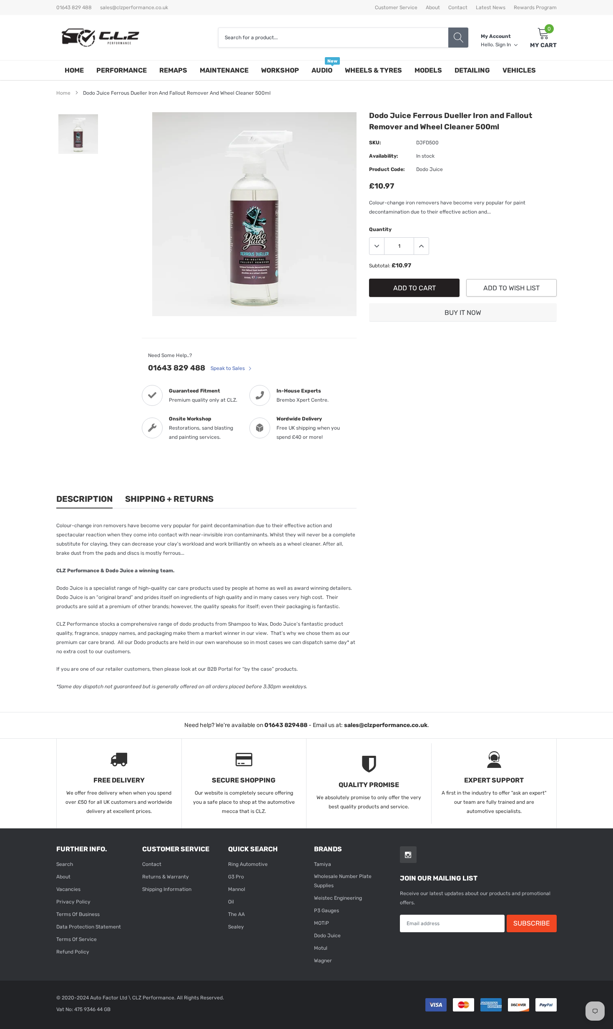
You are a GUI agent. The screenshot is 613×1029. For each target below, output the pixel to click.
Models (428, 70)
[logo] (100, 37)
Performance (121, 70)
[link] (78, 134)
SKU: (375, 143)
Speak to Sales (228, 368)
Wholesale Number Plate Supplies (343, 880)
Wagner (323, 961)
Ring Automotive (248, 864)
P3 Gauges (326, 910)
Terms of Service (76, 939)
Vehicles (519, 70)
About (433, 7)
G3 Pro (236, 877)
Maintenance (224, 70)
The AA (236, 914)
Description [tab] (84, 499)
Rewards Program (535, 7)
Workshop (280, 70)
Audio (322, 70)
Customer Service (396, 7)
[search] (458, 38)
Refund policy (72, 952)
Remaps (173, 70)
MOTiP (321, 923)
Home (74, 70)
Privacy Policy (73, 902)
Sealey (236, 927)
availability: (383, 156)
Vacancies (68, 889)
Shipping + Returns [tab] (169, 499)
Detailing (472, 70)
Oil (231, 902)
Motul (320, 948)
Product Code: (387, 169)
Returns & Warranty (165, 877)
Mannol (236, 889)
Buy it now (463, 313)
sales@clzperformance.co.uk (134, 7)
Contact (457, 7)
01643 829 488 (176, 367)
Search (64, 864)
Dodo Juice (327, 935)
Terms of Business (78, 914)
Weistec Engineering (338, 898)
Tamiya (322, 864)
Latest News (490, 7)
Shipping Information (166, 889)
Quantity (380, 229)
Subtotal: (379, 266)
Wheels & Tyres (373, 70)
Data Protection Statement (88, 927)
